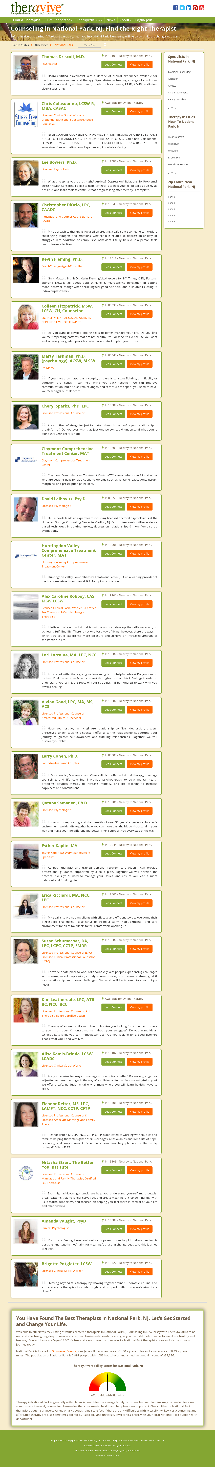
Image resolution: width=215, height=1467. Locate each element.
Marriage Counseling (179, 71)
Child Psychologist (178, 92)
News (110, 20)
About (124, 20)
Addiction (173, 78)
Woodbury (173, 143)
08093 (171, 197)
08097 (171, 209)
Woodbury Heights (178, 164)
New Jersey (41, 45)
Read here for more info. (107, 1455)
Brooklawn (174, 157)
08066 (171, 215)
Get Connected (58, 20)
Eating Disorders (177, 99)
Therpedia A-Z (88, 20)
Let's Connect (113, 64)
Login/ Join (143, 20)
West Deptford (176, 136)
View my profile (139, 64)
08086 (171, 203)
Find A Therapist (27, 20)
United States (20, 45)
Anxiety (172, 85)
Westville (173, 150)
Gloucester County (64, 1351)
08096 (171, 221)
